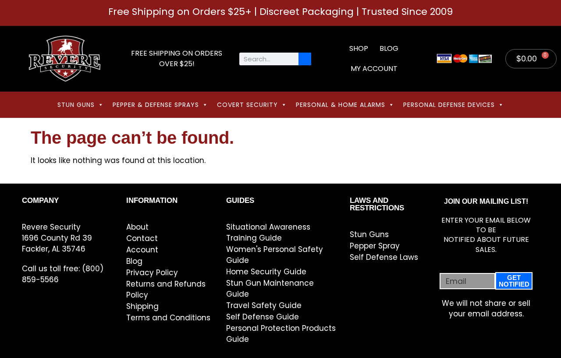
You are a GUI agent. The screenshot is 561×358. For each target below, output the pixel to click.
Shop (358, 48)
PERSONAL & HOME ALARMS (340, 104)
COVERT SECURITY (247, 104)
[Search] (304, 59)
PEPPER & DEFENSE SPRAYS (156, 104)
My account (374, 69)
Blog (389, 48)
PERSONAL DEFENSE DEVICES (449, 104)
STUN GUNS (76, 104)
